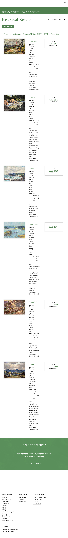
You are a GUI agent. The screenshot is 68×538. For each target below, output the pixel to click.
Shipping (4, 505)
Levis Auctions (7, 3)
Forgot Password (7, 520)
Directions (37, 504)
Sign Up (30, 463)
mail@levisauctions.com (10, 529)
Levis (7, 483)
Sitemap (4, 514)
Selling (4, 510)
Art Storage (5, 501)
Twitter (21, 499)
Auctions (4, 497)
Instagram (22, 501)
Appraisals (5, 503)
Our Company (6, 499)
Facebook (22, 497)
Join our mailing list (8, 512)
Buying (4, 508)
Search (61, 3)
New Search (8, 26)
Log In (39, 463)
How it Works (6, 516)
